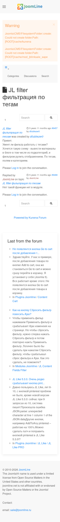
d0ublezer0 (34, 131)
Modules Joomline (26, 366)
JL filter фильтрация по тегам (12, 132)
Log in (15, 168)
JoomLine (33, 178)
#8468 (55, 174)
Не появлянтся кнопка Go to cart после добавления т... (32, 251)
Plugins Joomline (25, 297)
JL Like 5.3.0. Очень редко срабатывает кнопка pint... (28, 381)
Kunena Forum (37, 217)
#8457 (55, 128)
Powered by (21, 217)
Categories (13, 76)
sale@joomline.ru (20, 510)
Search (45, 76)
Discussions (30, 76)
